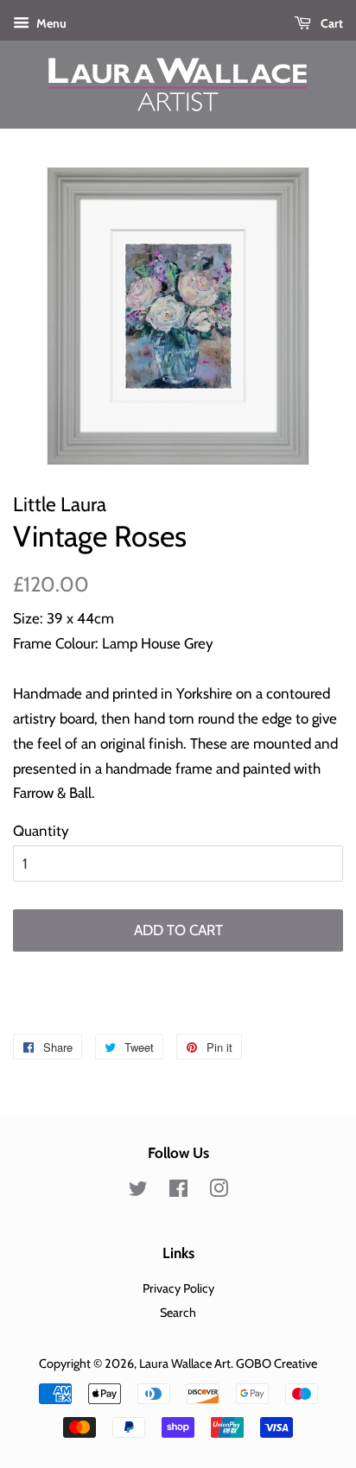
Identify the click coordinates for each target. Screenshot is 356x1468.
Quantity (41, 830)
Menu (50, 23)
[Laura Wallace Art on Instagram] (218, 1191)
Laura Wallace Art (185, 1363)
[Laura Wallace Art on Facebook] (178, 1191)
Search (178, 1312)
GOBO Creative (276, 1363)
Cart (330, 23)
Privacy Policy (178, 1288)
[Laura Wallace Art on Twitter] (138, 1191)
